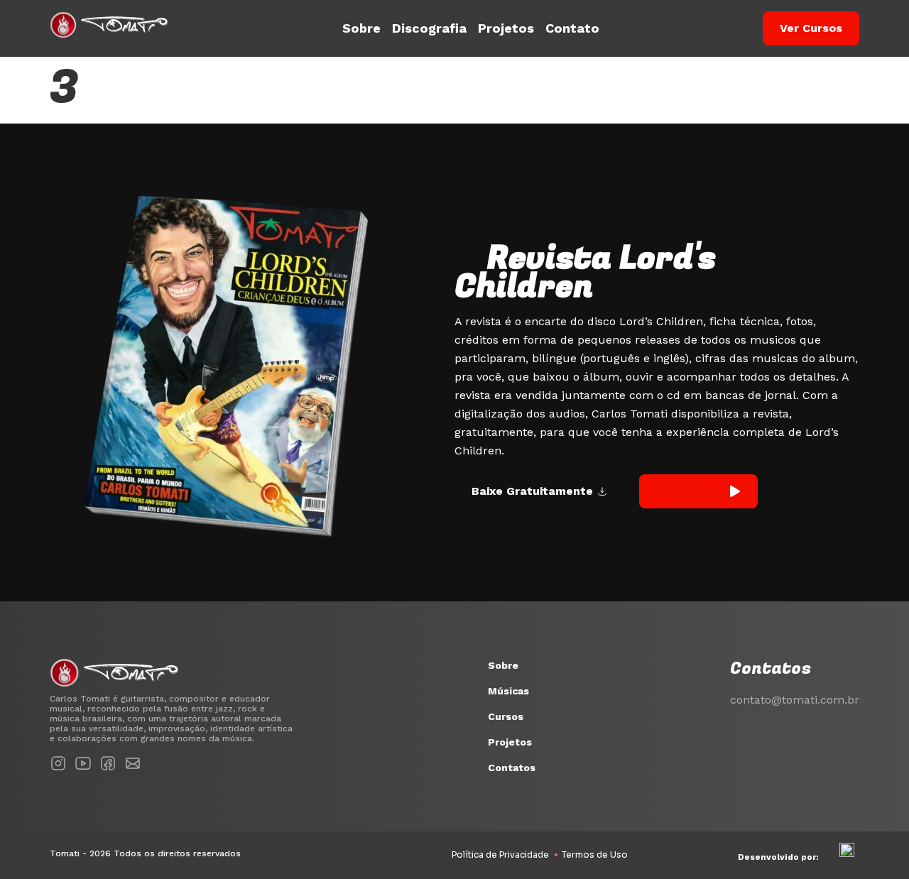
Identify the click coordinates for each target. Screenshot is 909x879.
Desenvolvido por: (778, 857)
